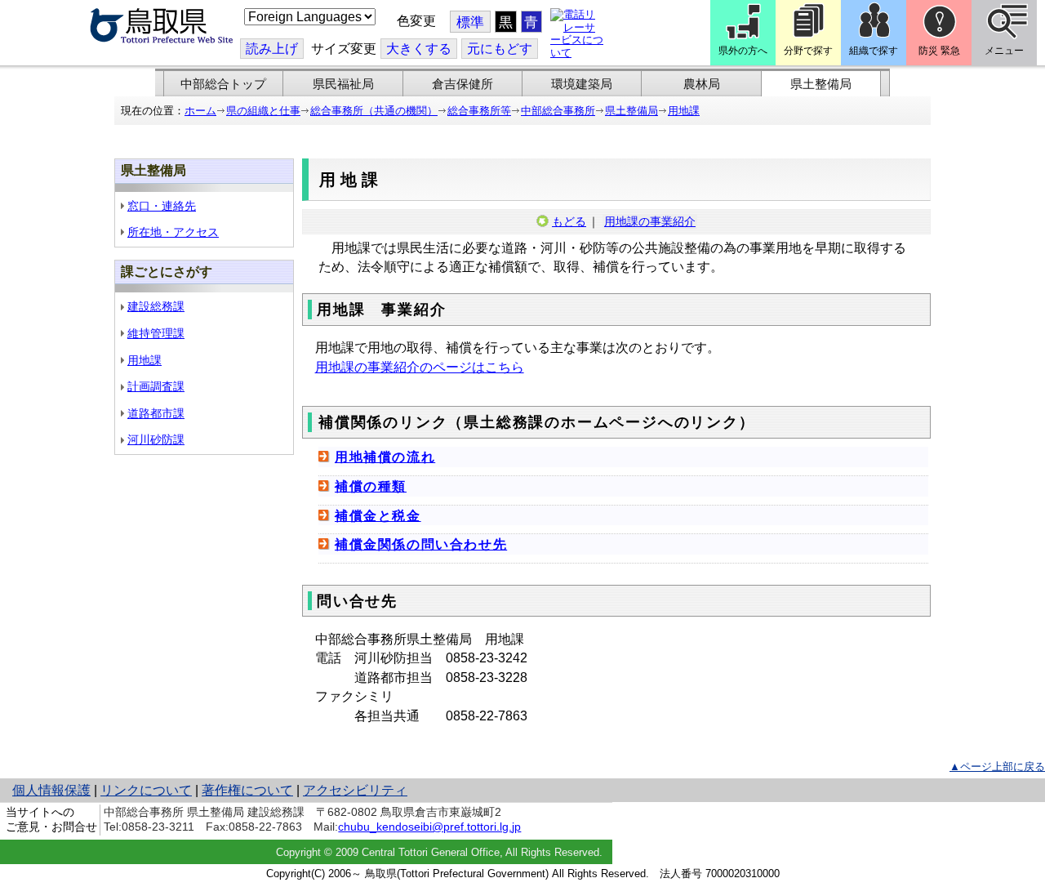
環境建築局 (581, 84)
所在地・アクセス (173, 231)
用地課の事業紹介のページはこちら (419, 367)
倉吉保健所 (462, 84)
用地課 (684, 111)
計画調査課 (156, 386)
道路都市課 (156, 413)
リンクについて (146, 790)
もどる (569, 221)
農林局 (701, 84)
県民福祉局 (343, 84)
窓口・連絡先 (161, 205)
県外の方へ (742, 50)
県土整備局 (821, 84)
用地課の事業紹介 (650, 221)
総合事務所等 (479, 111)
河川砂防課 (156, 439)
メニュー (1004, 50)
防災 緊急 (939, 50)
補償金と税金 (378, 516)
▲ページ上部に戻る (997, 766)
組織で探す (873, 50)
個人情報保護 (51, 790)
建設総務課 (156, 306)
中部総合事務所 (558, 111)
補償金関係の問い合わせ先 (421, 544)
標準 (470, 22)
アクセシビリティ (355, 790)
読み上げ (272, 49)
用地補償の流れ (385, 457)
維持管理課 (156, 333)
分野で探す (808, 50)
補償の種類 (371, 486)
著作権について (247, 790)
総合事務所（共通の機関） (374, 111)
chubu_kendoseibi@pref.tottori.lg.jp (429, 826)
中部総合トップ (223, 84)
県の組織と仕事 (263, 111)
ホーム (200, 111)
